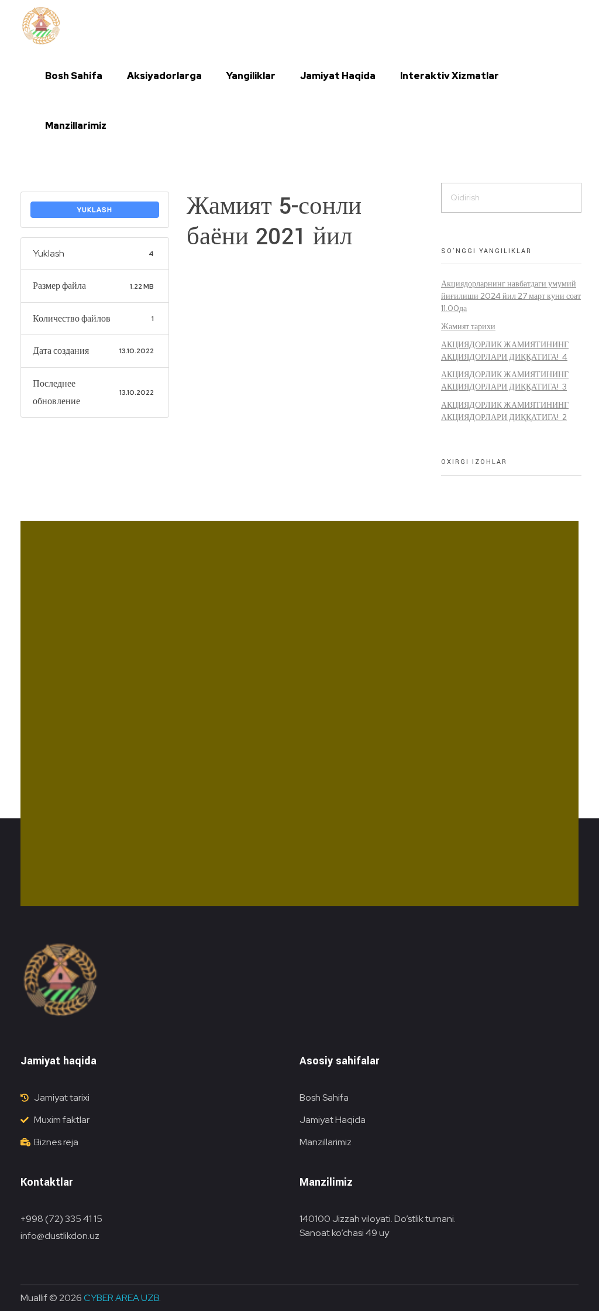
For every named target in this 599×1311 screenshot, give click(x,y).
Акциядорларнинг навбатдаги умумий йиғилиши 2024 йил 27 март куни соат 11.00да (511, 295)
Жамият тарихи (468, 326)
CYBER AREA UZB (121, 1298)
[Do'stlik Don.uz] (40, 26)
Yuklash (94, 210)
